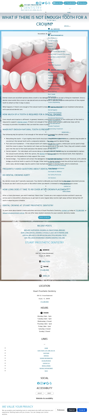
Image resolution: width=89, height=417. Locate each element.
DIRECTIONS (45, 261)
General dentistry (53, 73)
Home (68, 12)
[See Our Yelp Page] (49, 3)
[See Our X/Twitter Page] (43, 3)
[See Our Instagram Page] (40, 3)
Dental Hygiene (52, 110)
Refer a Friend (66, 191)
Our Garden (67, 181)
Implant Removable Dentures (57, 57)
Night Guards (52, 97)
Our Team (50, 23)
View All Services (53, 32)
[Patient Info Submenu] (69, 132)
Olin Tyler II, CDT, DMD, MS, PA (46, 351)
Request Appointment (46, 368)
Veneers (50, 46)
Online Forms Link (53, 145)
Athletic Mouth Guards (55, 100)
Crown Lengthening (54, 102)
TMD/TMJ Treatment (54, 65)
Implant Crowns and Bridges (56, 52)
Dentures (51, 62)
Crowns (50, 43)
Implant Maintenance (54, 121)
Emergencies (52, 154)
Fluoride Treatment (54, 126)
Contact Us (67, 186)
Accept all (82, 410)
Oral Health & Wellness (55, 172)
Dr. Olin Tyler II (51, 20)
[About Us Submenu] (69, 15)
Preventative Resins (54, 83)
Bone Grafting (52, 92)
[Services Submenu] (69, 26)
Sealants (50, 81)
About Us (66, 15)
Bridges (50, 60)
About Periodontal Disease (56, 168)
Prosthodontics (52, 38)
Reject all (72, 410)
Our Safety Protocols (54, 175)
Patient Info (65, 132)
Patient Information (46, 358)
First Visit (51, 142)
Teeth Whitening (53, 78)
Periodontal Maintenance (55, 118)
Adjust (40, 393)
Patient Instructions (54, 162)
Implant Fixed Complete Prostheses (59, 54)
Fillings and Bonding (54, 86)
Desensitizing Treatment (55, 129)
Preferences (60, 410)
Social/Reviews (66, 184)
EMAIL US (46, 276)
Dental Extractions (53, 89)
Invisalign (51, 75)
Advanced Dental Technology (57, 165)
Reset (49, 393)
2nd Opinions (52, 178)
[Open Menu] (69, 8)
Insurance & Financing (54, 151)
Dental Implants (53, 41)
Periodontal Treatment (55, 115)
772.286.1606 (79, 210)
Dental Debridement (54, 123)
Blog (69, 189)
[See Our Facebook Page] (37, 3)
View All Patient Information (56, 138)
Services (66, 26)
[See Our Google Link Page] (46, 3)
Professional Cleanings (55, 113)
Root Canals (51, 94)
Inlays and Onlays (53, 49)
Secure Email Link (53, 148)
